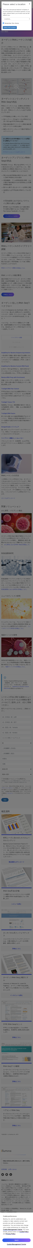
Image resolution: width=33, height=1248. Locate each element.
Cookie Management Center (12, 1229)
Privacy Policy (10, 1234)
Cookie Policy (24, 1232)
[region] (16, 1230)
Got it (16, 1240)
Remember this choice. (11, 23)
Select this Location (10, 27)
